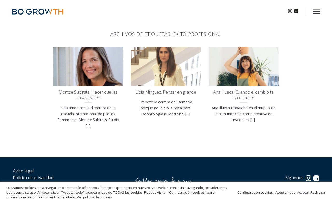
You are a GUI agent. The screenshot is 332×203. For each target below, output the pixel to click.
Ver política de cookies (94, 197)
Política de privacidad (33, 177)
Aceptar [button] (303, 192)
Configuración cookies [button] (255, 192)
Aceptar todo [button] (285, 192)
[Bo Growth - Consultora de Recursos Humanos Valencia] (38, 12)
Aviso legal (23, 171)
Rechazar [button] (318, 192)
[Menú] (316, 11)
